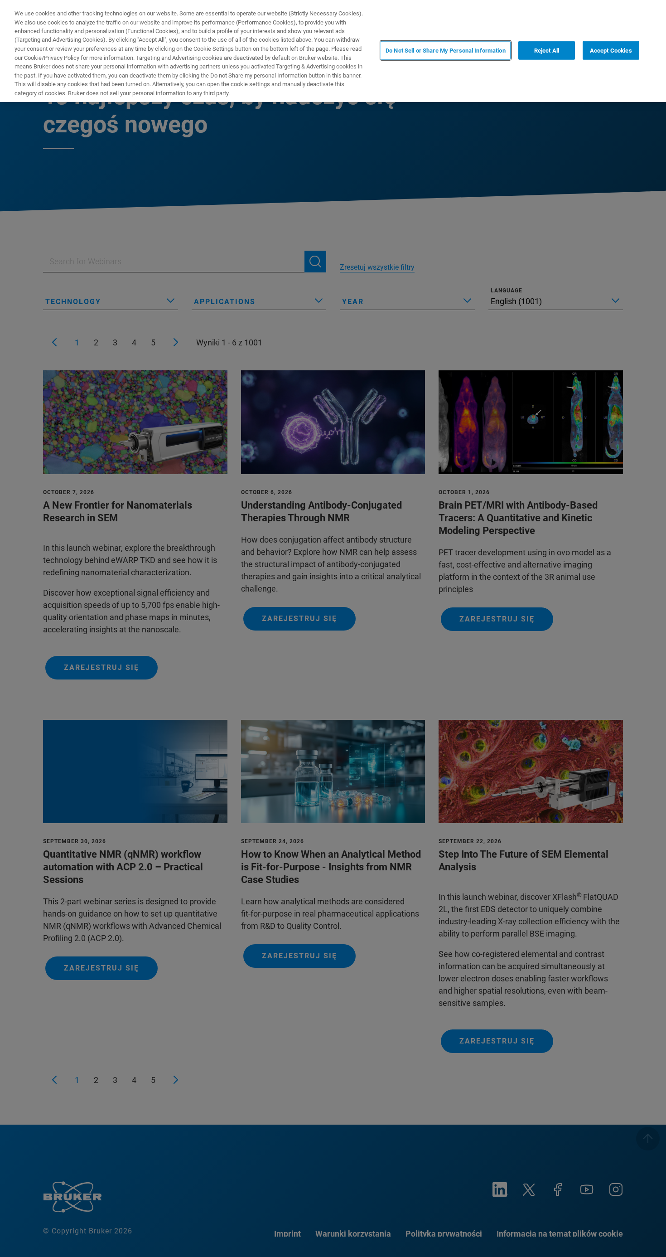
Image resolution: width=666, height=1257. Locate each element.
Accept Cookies (611, 50)
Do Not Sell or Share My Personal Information (446, 50)
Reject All (546, 50)
